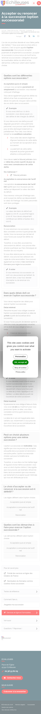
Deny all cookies (20, 368)
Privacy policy (20, 372)
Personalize (20, 356)
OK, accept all (20, 362)
